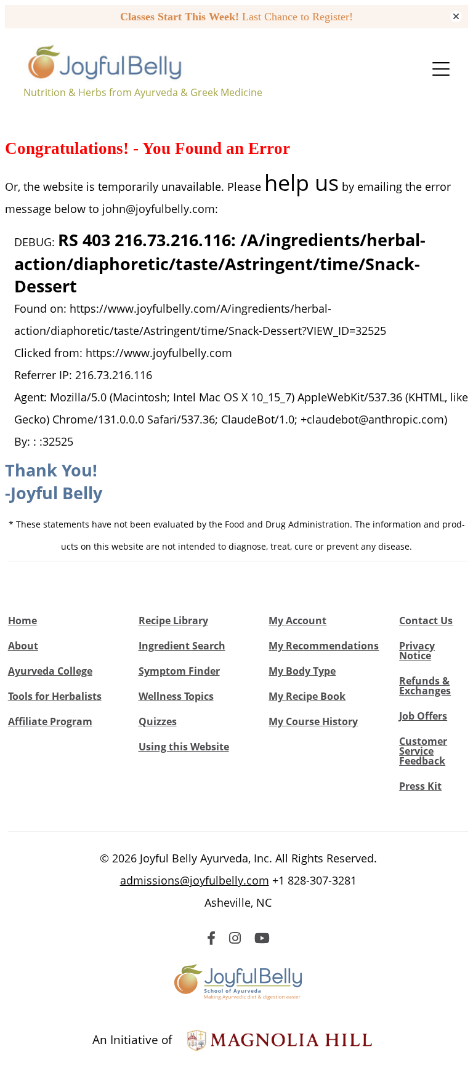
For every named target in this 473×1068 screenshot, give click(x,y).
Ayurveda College (50, 671)
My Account (297, 620)
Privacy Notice (417, 650)
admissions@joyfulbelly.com (194, 880)
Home (22, 620)
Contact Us (426, 620)
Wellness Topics (176, 696)
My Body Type (302, 671)
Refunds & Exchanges (425, 685)
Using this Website (184, 746)
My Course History (313, 721)
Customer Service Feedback (423, 751)
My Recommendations (324, 645)
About (23, 645)
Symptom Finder (179, 671)
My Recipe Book (307, 696)
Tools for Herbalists (55, 696)
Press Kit (420, 786)
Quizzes (158, 721)
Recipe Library (173, 620)
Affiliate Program (50, 721)
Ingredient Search (182, 645)
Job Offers (423, 716)
